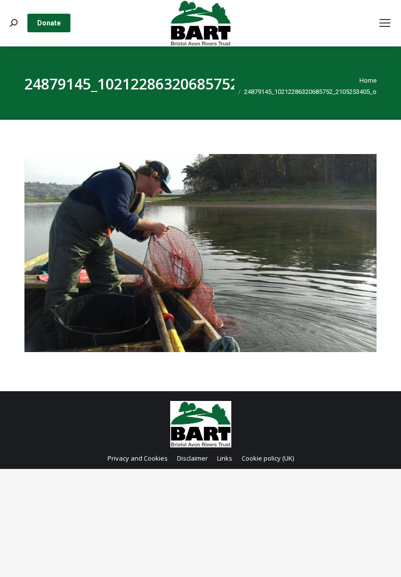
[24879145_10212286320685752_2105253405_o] (200, 253)
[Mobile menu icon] (385, 23)
